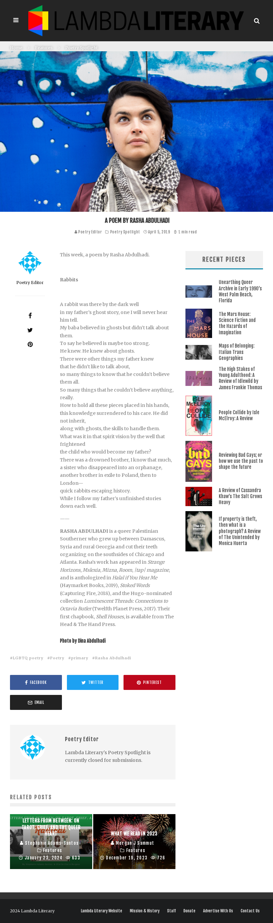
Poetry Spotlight (125, 232)
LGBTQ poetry (28, 658)
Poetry (57, 658)
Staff (171, 911)
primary (79, 658)
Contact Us (250, 911)
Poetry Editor (90, 232)
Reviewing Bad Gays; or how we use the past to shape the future (241, 461)
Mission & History (144, 911)
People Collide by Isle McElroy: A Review (239, 415)
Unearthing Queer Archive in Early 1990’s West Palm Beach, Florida (240, 291)
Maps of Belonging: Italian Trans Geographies (236, 352)
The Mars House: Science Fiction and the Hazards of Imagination (237, 323)
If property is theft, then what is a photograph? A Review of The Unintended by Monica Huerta (240, 531)
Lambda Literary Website (101, 911)
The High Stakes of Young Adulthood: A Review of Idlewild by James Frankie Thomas (240, 378)
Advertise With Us (218, 911)
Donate (189, 911)
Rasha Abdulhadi (113, 658)
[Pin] (30, 344)
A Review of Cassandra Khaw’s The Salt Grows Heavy (240, 496)
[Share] (30, 316)
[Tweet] (30, 330)
